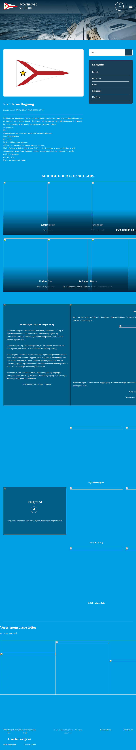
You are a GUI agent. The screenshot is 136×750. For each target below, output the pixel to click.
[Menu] (131, 6)
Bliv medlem (105, 730)
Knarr (94, 84)
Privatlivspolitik (8, 731)
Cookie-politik (30, 744)
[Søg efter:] (107, 52)
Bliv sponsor (7, 633)
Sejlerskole (96, 91)
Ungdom (96, 97)
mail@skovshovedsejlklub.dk (25, 731)
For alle (6, 110)
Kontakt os (128, 730)
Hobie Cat (96, 78)
